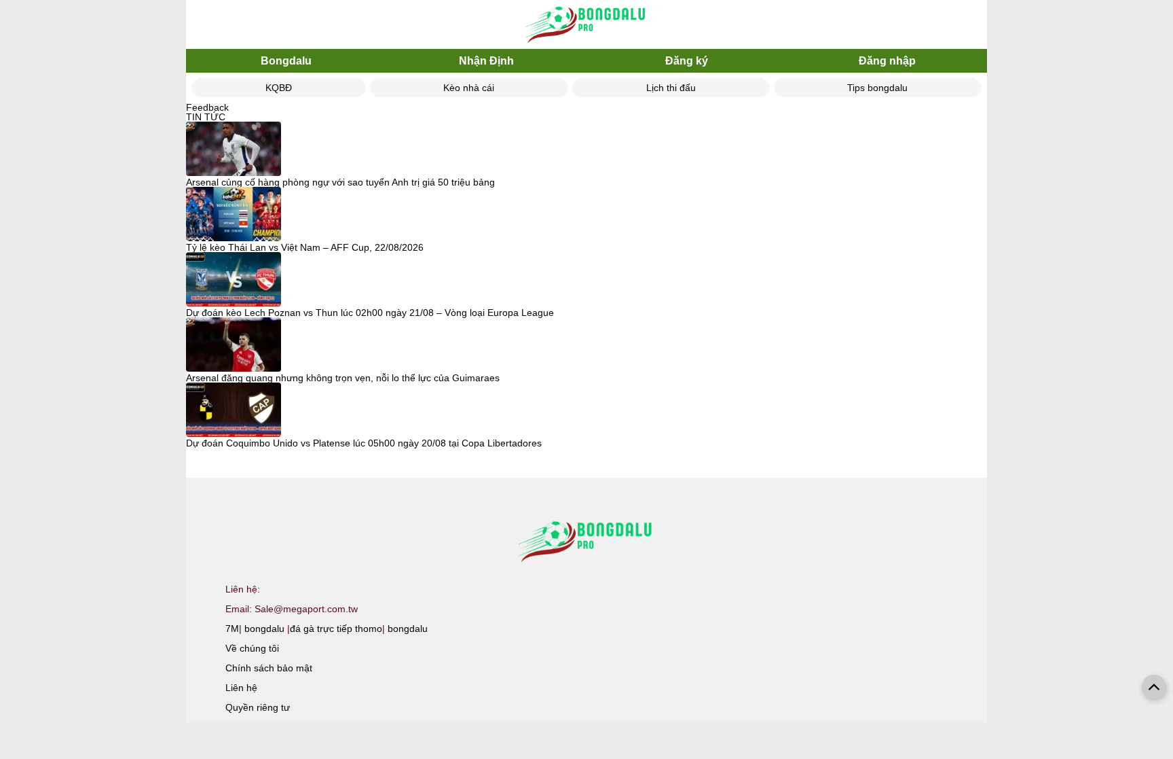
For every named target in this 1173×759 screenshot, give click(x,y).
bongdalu (264, 628)
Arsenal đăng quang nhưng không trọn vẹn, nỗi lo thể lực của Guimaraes (343, 378)
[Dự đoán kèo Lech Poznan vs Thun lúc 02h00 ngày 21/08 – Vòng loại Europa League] (233, 280)
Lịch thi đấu (671, 87)
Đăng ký (686, 61)
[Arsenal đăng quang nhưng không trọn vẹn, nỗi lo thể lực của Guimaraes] (233, 345)
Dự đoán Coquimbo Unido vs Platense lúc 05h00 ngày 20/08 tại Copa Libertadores (364, 443)
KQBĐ (278, 87)
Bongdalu (286, 61)
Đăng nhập (887, 61)
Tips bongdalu (877, 87)
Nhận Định (486, 61)
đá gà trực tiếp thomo (336, 628)
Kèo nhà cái (468, 87)
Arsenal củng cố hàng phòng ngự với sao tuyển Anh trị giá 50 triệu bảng (340, 182)
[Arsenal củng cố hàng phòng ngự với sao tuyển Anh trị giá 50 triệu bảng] (233, 149)
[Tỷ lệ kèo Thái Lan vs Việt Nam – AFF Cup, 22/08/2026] (233, 215)
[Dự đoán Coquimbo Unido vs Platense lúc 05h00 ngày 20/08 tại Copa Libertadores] (233, 410)
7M (232, 628)
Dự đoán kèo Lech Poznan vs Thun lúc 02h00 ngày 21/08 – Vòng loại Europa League (370, 312)
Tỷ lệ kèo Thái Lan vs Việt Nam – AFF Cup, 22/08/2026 (305, 247)
